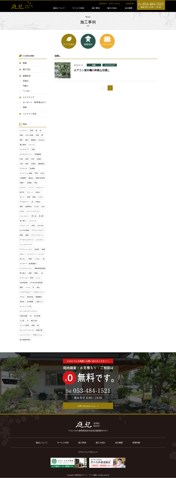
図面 (21, 287)
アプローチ (23, 168)
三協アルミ (39, 302)
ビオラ (40, 197)
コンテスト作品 (29, 113)
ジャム (38, 278)
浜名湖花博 (23, 282)
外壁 (33, 225)
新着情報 (130, 3)
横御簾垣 (39, 297)
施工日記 (27, 69)
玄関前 (29, 183)
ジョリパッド (24, 225)
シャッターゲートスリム (28, 311)
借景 (21, 206)
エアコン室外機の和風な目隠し (92, 70)
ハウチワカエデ (25, 292)
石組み (38, 202)
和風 (21, 135)
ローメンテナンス (33, 211)
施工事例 (96, 8)
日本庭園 (30, 302)
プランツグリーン (37, 235)
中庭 (37, 135)
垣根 (25, 107)
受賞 (31, 130)
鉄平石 (22, 192)
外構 (28, 197)
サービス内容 (78, 8)
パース (27, 287)
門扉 (36, 173)
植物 (21, 235)
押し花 (34, 216)
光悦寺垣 (30, 297)
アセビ (22, 297)
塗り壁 (41, 216)
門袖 (30, 259)
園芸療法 (41, 164)
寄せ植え (23, 273)
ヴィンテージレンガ (27, 330)
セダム (22, 211)
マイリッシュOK (25, 306)
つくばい (27, 90)
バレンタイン (24, 216)
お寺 (42, 206)
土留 (21, 164)
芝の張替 (37, 316)
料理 (31, 278)
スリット (30, 192)
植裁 (25, 63)
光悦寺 (22, 302)
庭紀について (59, 8)
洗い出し (23, 259)
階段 (34, 197)
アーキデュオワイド (27, 240)
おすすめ (40, 225)
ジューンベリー (25, 335)
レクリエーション (26, 268)
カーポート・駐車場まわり (34, 102)
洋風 (33, 149)
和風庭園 (38, 154)
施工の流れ (112, 8)
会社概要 (128, 8)
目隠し (36, 273)
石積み (26, 80)
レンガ (41, 254)
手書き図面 (23, 316)
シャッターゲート (26, 244)
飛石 (21, 140)
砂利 (26, 159)
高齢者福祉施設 (40, 268)
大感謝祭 (23, 178)
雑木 (26, 140)
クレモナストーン (26, 154)
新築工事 (39, 330)
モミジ (22, 197)
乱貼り (38, 192)
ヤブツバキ (23, 278)
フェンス (31, 145)
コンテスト (23, 130)
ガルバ (22, 254)
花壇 (33, 325)
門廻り (26, 85)
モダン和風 (29, 135)
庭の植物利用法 (25, 340)
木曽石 (33, 164)
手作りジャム (37, 335)
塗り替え (23, 221)
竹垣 (32, 159)
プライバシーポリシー (88, 452)
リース (30, 187)
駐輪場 (33, 140)
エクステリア (28, 97)
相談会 (30, 178)
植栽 (26, 235)
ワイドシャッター (26, 249)
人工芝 (22, 321)
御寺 (26, 164)
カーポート (40, 240)
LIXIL (42, 173)
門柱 (35, 183)
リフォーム (32, 221)
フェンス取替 (24, 325)
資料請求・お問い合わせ (109, 3)
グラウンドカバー (38, 230)
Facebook (41, 140)
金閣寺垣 (28, 206)
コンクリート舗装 (26, 173)
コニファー (39, 187)
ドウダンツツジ (38, 292)
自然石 (37, 249)
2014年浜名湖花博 (36, 282)
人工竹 (36, 206)
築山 (38, 287)
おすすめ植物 (24, 230)
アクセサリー (24, 202)
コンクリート (31, 254)
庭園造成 (27, 75)
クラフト (23, 187)
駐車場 (32, 168)
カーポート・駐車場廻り (28, 263)
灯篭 (21, 159)
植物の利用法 (40, 178)
